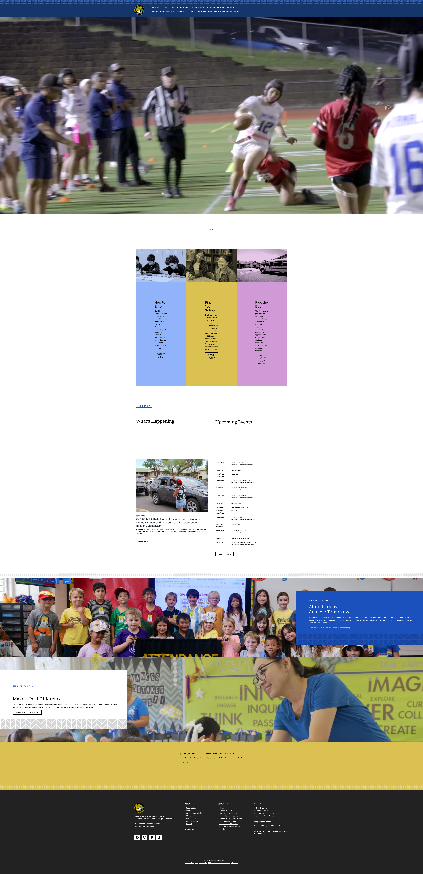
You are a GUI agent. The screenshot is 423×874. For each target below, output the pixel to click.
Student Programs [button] (194, 11)
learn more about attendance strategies (330, 628)
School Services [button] (179, 11)
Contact (257, 804)
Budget (189, 824)
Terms (196, 863)
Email (136, 829)
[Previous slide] (4, 122)
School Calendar (225, 811)
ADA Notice (234, 863)
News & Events (144, 406)
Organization (191, 808)
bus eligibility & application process (262, 359)
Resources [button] (207, 11)
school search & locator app (211, 357)
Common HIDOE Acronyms (229, 826)
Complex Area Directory (265, 813)
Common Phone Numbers (266, 816)
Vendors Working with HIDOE (230, 819)
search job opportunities (27, 712)
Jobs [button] (215, 11)
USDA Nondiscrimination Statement (219, 863)
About (187, 804)
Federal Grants (192, 821)
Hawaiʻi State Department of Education (171, 7)
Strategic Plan (191, 816)
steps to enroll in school (161, 355)
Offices (188, 811)
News (221, 808)
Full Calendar (224, 554)
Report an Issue (262, 811)
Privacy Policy (189, 863)
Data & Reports (225, 11)
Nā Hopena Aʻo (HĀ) (194, 813)
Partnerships (191, 819)
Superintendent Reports (228, 816)
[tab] (210, 229)
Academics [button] (166, 11)
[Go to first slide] (419, 122)
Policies (222, 829)
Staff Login (189, 829)
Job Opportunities (23, 686)
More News (143, 541)
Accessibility (203, 863)
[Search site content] (246, 10)
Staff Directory (261, 808)
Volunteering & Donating (228, 824)
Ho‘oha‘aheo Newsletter (228, 813)
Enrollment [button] (155, 11)
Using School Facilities (228, 821)
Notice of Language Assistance (268, 826)
